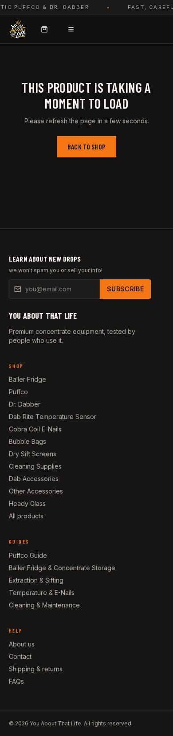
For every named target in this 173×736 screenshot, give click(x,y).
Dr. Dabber (24, 404)
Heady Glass (27, 503)
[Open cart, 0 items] (44, 29)
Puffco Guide (28, 555)
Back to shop (86, 146)
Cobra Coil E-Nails (35, 429)
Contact (20, 656)
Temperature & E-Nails (42, 592)
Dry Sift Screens (32, 454)
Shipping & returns (36, 669)
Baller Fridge (27, 379)
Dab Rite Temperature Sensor (52, 416)
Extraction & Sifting (36, 580)
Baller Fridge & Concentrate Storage (62, 568)
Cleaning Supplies (35, 466)
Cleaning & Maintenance (44, 605)
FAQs (16, 681)
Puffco (18, 391)
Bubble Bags (27, 441)
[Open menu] (71, 29)
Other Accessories (36, 491)
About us (22, 644)
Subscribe (125, 289)
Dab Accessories (34, 478)
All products (26, 516)
